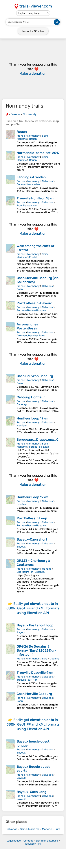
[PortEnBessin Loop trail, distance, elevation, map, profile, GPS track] (10, 525)
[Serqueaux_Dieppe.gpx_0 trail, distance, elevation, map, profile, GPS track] (10, 451)
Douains (54, 658)
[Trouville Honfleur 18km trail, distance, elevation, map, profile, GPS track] (10, 205)
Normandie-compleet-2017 (38, 153)
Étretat (33, 257)
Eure (44, 658)
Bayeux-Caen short (32, 539)
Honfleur (22, 425)
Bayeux (21, 546)
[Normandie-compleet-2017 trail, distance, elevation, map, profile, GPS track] (10, 161)
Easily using (33, 608)
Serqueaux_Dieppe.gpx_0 (37, 440)
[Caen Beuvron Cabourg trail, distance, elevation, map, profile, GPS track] (10, 383)
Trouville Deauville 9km (35, 673)
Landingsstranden (31, 177)
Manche (47, 568)
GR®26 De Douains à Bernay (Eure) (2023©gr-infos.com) (36, 650)
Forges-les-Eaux (39, 446)
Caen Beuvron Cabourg (35, 376)
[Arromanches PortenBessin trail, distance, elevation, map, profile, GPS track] (10, 333)
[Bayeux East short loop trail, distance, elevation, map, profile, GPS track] (10, 632)
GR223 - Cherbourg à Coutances (33, 563)
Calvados (47, 181)
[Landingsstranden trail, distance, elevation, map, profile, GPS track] (10, 184)
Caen (20, 289)
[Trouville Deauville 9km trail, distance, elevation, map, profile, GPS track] (10, 679)
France (21, 135)
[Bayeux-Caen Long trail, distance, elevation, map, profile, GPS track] (10, 798)
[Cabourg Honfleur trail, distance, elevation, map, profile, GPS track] (10, 404)
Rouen (22, 132)
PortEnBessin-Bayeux (34, 303)
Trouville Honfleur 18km (35, 198)
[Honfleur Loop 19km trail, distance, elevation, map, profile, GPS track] (10, 425)
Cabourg (22, 404)
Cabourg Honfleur (31, 397)
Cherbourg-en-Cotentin (31, 571)
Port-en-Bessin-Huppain (31, 310)
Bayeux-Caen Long (31, 792)
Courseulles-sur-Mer (29, 184)
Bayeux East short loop (35, 625)
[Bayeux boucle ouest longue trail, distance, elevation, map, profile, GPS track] (10, 750)
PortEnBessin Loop (32, 518)
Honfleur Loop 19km (32, 418)
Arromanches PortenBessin (27, 326)
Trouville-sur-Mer (27, 205)
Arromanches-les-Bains (31, 335)
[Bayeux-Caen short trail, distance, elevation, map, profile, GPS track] (10, 546)
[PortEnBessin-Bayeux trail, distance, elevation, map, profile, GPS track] (10, 310)
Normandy (33, 135)
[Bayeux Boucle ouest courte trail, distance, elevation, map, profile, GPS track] (10, 775)
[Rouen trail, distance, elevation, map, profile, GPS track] (10, 138)
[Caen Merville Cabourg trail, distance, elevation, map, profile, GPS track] (10, 700)
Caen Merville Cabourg (34, 694)
